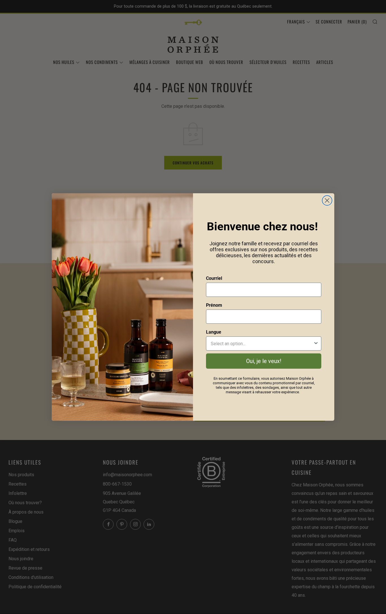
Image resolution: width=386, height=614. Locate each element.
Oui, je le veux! (263, 361)
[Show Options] (316, 343)
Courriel (214, 278)
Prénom (214, 305)
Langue (213, 332)
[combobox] (262, 343)
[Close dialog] (327, 200)
